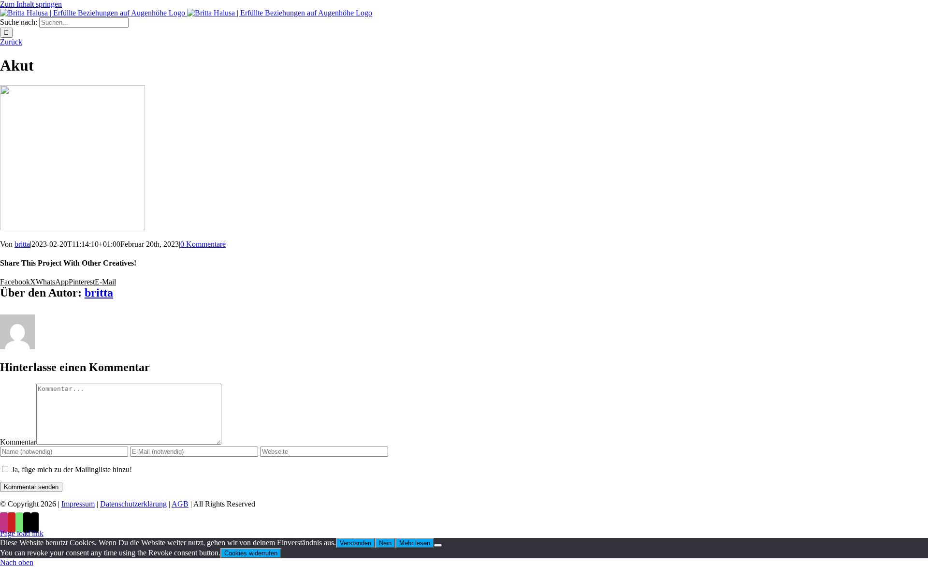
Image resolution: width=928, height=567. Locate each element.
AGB (180, 504)
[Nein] (438, 545)
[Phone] (35, 522)
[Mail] (27, 522)
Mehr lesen (414, 543)
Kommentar (18, 442)
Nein (385, 543)
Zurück (11, 42)
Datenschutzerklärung (133, 504)
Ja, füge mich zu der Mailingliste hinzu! (71, 469)
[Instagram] (4, 522)
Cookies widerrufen (250, 553)
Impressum (78, 504)
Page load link (22, 533)
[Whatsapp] (19, 522)
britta (22, 244)
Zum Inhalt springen (31, 4)
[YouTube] (11, 522)
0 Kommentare (203, 244)
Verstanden (355, 543)
